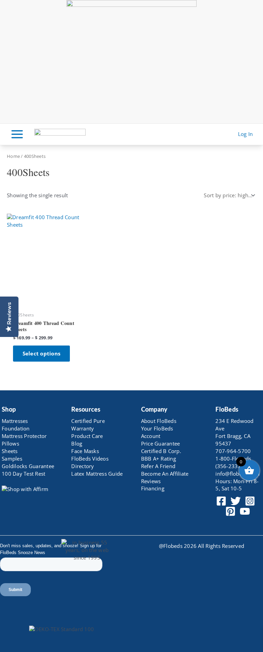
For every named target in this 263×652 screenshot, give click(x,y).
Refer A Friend (158, 466)
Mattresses (15, 420)
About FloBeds (158, 420)
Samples (12, 458)
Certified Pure (88, 420)
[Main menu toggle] (17, 134)
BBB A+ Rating (158, 458)
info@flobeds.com (237, 473)
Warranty (82, 428)
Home (13, 156)
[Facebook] (221, 501)
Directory (82, 466)
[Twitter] (235, 501)
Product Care (87, 435)
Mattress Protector (24, 435)
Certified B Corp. (161, 451)
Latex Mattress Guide (97, 473)
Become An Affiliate (165, 473)
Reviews (151, 481)
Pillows (10, 443)
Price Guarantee (160, 443)
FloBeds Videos (90, 458)
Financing (152, 488)
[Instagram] (250, 501)
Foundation (16, 428)
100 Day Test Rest (23, 473)
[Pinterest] (230, 511)
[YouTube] (245, 511)
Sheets (10, 451)
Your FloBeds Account (157, 432)
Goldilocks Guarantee (28, 466)
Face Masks (85, 451)
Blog (76, 443)
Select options (42, 353)
